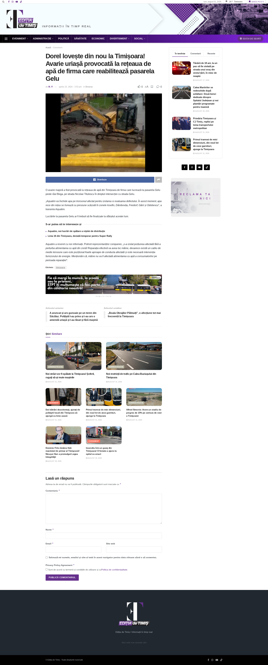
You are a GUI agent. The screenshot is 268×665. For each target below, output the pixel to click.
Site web (110, 543)
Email (50, 543)
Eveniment (19, 38)
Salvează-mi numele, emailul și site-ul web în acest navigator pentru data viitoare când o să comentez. (103, 557)
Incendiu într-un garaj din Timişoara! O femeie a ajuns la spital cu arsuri (101, 451)
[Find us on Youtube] (17, 2)
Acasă (48, 48)
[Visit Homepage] (22, 19)
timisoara (60, 267)
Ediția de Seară (251, 39)
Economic (98, 38)
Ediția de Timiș (53, 660)
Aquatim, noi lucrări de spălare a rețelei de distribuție (76, 231)
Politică (63, 38)
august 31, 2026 (54, 382)
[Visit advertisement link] (104, 284)
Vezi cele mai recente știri (134, 642)
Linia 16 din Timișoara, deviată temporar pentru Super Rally (80, 236)
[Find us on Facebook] (8, 2)
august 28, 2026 (54, 461)
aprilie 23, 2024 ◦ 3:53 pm (70, 87)
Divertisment (118, 38)
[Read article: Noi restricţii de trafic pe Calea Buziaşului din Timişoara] (134, 356)
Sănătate (80, 38)
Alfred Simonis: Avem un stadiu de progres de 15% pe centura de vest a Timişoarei (144, 412)
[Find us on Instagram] (12, 2)
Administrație (42, 38)
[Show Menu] (6, 39)
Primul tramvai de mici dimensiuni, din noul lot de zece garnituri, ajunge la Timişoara (103, 412)
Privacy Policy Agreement (60, 565)
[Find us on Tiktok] (207, 167)
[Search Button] (3, 1)
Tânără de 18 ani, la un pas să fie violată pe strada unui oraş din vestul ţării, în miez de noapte (205, 69)
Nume (50, 529)
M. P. (50, 87)
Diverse (89, 87)
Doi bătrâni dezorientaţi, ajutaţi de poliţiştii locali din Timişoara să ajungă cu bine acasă (63, 412)
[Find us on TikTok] (21, 2)
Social (138, 38)
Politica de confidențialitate (114, 569)
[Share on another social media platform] (158, 180)
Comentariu (53, 490)
